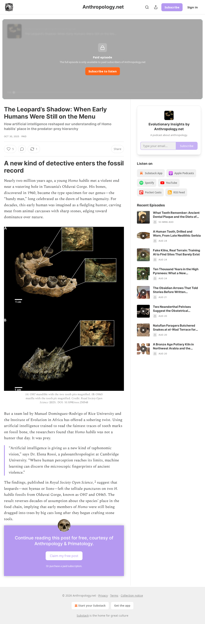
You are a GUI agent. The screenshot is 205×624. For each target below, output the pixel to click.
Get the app (122, 605)
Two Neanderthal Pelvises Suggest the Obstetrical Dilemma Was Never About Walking (172, 309)
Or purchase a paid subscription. (64, 566)
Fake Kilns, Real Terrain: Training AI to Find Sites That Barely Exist (176, 252)
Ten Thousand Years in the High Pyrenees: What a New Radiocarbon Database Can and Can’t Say (176, 271)
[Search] (147, 7)
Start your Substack (92, 605)
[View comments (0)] (22, 149)
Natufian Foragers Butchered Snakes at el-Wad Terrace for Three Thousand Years (174, 328)
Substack (83, 615)
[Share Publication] (156, 7)
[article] (169, 217)
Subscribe (172, 7)
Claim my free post (64, 556)
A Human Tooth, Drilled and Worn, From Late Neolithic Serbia (177, 233)
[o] (143, 217)
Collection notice (132, 595)
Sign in (192, 7)
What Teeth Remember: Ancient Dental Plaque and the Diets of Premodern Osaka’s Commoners (176, 215)
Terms (114, 595)
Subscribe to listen (102, 71)
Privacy (103, 595)
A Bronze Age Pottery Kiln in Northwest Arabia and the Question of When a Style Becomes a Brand (173, 346)
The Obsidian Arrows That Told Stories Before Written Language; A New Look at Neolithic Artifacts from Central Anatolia (176, 290)
